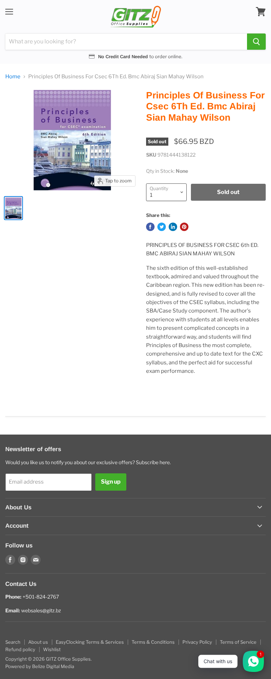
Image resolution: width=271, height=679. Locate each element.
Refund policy (20, 649)
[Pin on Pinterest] (184, 227)
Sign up (111, 481)
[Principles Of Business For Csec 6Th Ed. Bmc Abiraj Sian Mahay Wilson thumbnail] (13, 208)
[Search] (256, 42)
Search (12, 642)
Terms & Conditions (153, 642)
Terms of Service (238, 642)
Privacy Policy (197, 642)
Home (12, 77)
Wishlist (52, 649)
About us (38, 642)
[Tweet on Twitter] (161, 227)
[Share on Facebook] (150, 227)
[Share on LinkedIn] (173, 227)
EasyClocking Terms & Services (90, 642)
